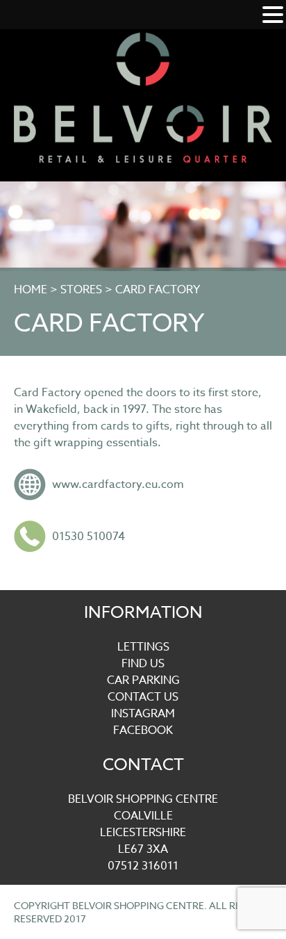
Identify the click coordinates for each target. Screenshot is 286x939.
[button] (272, 15)
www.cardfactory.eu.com (118, 484)
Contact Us (143, 697)
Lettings (143, 647)
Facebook (143, 730)
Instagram (143, 713)
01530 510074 (88, 536)
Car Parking (143, 680)
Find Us (143, 663)
